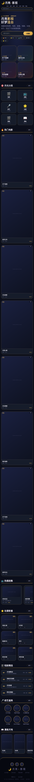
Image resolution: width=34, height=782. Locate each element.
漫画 (26, 6)
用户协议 (27, 772)
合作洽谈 (13, 772)
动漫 (20, 6)
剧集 (14, 6)
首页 (8, 6)
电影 (11, 6)
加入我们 (20, 777)
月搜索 (28, 33)
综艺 (17, 6)
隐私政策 (20, 772)
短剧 (23, 6)
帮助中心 (13, 777)
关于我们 (6, 772)
